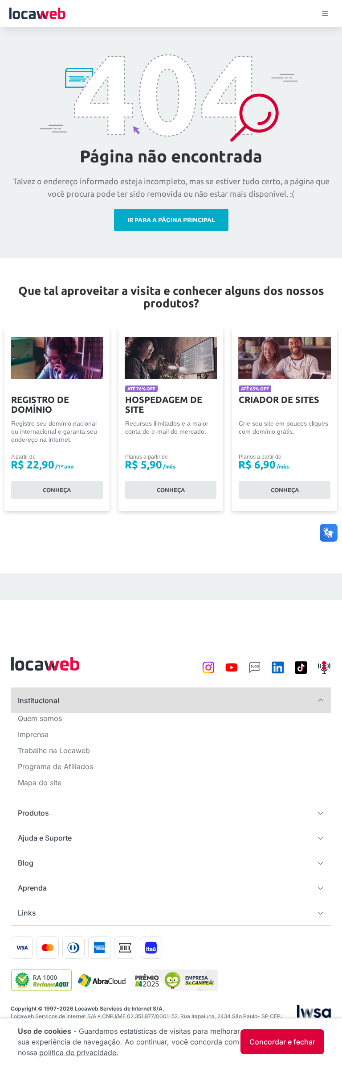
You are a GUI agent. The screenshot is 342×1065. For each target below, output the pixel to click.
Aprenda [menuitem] (32, 887)
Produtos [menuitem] (33, 812)
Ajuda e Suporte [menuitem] (45, 837)
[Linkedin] (278, 672)
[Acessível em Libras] (329, 533)
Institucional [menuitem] (38, 700)
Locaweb (37, 13)
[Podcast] (324, 672)
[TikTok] (301, 672)
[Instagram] (208, 672)
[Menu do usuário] (325, 13)
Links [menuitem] (27, 912)
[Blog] (255, 672)
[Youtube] (231, 672)
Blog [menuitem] (25, 862)
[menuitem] (40, 721)
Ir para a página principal (171, 220)
